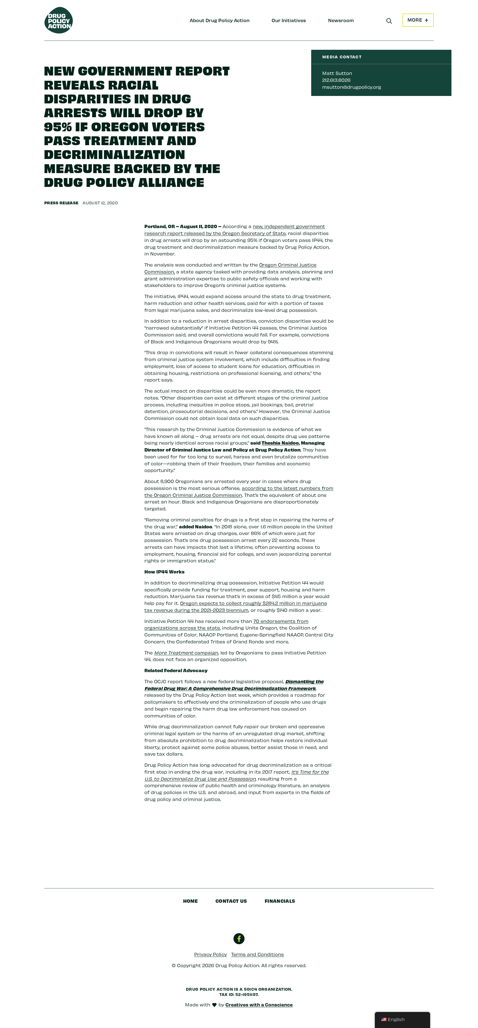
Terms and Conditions (257, 954)
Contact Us (231, 901)
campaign (206, 652)
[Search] (389, 21)
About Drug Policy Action (220, 20)
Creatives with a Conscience (259, 1004)
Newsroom (341, 20)
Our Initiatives (289, 20)
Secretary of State (263, 233)
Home (190, 901)
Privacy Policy (210, 954)
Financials (280, 901)
